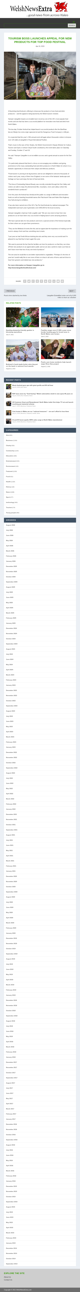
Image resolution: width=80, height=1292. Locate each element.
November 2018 (11, 1005)
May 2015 (9, 1222)
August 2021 (10, 835)
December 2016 (11, 1124)
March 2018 (10, 1047)
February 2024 (11, 680)
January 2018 (11, 1057)
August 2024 (10, 649)
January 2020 (11, 933)
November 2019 (11, 943)
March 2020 (10, 923)
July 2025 (9, 592)
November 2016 (11, 1129)
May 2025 (9, 602)
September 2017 (11, 1078)
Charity (8, 445)
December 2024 (11, 628)
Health (34, 413)
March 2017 (10, 1109)
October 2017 (11, 1072)
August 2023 (10, 711)
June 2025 (9, 597)
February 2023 (11, 742)
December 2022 (11, 752)
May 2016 (9, 1160)
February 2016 (11, 1176)
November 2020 (11, 881)
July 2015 (9, 1212)
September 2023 (11, 706)
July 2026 (9, 530)
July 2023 (9, 716)
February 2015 (11, 1238)
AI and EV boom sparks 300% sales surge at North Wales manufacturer (37, 420)
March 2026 (10, 551)
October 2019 (11, 948)
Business (23, 406)
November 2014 (11, 1253)
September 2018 (11, 1016)
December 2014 (11, 1248)
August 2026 (10, 525)
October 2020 (11, 886)
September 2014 (11, 1264)
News (25, 387)
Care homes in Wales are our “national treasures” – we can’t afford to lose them (40, 411)
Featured (26, 395)
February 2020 (11, 928)
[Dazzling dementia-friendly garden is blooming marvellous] (22, 317)
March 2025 (10, 613)
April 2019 (9, 979)
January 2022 (11, 809)
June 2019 (9, 969)
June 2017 (9, 1093)
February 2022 (11, 804)
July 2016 (9, 1150)
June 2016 (9, 1155)
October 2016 (11, 1134)
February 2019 (11, 990)
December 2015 (11, 1186)
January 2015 (11, 1243)
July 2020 (9, 902)
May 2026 (9, 540)
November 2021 (11, 819)
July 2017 (9, 1088)
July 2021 (9, 840)
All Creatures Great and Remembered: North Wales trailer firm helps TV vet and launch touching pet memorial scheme (42, 403)
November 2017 (11, 1067)
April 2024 (9, 669)
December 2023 (11, 690)
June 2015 (9, 1217)
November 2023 (11, 695)
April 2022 (9, 793)
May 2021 (9, 850)
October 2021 (11, 824)
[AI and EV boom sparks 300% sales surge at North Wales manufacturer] (8, 421)
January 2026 (11, 561)
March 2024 (10, 675)
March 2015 (10, 1233)
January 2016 (11, 1181)
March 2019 (10, 985)
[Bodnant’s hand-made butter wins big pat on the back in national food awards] (22, 350)
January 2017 (11, 1119)
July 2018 (9, 1026)
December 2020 (11, 876)
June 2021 (9, 845)
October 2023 (11, 701)
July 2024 (9, 654)
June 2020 (9, 907)
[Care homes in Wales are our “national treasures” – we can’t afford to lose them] (8, 412)
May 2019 (9, 974)
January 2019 (11, 995)
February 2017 (11, 1114)
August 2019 (10, 959)
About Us (7, 1277)
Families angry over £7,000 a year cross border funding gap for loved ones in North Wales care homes (56, 332)
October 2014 (11, 1258)
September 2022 (11, 768)
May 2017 (9, 1098)
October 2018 (11, 1010)
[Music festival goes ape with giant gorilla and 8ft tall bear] (8, 386)
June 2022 (9, 783)
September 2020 (11, 892)
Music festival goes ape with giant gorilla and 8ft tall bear (32, 385)
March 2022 (10, 799)
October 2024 (11, 639)
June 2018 (9, 1031)
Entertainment (11, 461)
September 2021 (11, 830)
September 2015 (11, 1202)
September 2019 (11, 954)
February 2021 (11, 866)
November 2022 (11, 757)
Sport (8, 497)
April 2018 (9, 1041)
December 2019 (11, 938)
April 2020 (9, 917)
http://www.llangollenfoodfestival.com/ (22, 268)
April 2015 (9, 1227)
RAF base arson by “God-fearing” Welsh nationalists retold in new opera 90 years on (42, 394)
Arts (22, 387)
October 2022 (11, 762)
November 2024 (11, 633)
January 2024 (11, 685)
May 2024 (9, 664)
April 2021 (9, 856)
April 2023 (9, 731)
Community (10, 451)
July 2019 (9, 964)
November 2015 (11, 1191)
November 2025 (11, 571)
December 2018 (11, 1000)
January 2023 (11, 747)
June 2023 (9, 721)
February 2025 (11, 618)
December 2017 (11, 1062)
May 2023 (9, 726)
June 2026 (9, 535)
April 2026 (9, 546)
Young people (11, 513)
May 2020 (9, 912)
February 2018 (11, 1052)
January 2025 (11, 623)
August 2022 (10, 773)
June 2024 (9, 659)
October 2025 (11, 577)
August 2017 (10, 1083)
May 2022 (9, 788)
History (8, 487)
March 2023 (10, 737)
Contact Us (8, 1280)
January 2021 (11, 871)
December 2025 (11, 566)
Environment (10, 466)
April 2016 (9, 1165)
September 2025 (11, 582)
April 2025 (9, 608)
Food (8, 476)
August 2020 (10, 897)
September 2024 (11, 644)
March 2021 (10, 861)
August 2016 (10, 1145)
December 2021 (11, 814)
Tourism (9, 507)
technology (10, 502)
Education (9, 456)
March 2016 (10, 1171)
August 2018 (10, 1021)
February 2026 (11, 556)
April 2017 (9, 1103)
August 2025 (10, 587)
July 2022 (9, 778)
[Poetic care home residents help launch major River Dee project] (57, 349)
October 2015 (11, 1196)
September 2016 (11, 1140)
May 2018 (9, 1036)
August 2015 (10, 1207)
